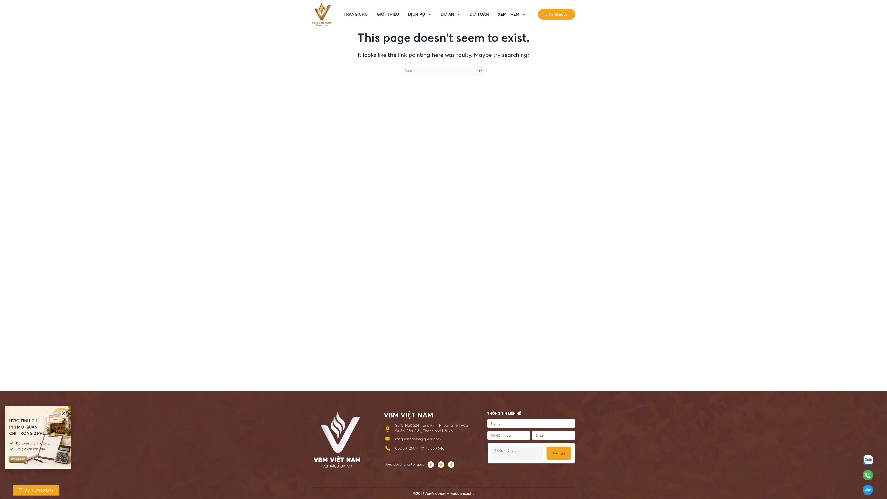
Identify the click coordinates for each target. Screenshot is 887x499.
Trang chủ (355, 14)
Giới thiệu (388, 14)
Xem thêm (508, 14)
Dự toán (479, 14)
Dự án (447, 14)
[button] (63, 413)
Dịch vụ (416, 14)
